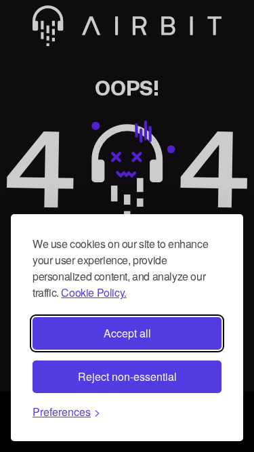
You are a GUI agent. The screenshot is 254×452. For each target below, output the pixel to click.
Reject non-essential (127, 376)
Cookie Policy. (93, 292)
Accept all (127, 333)
